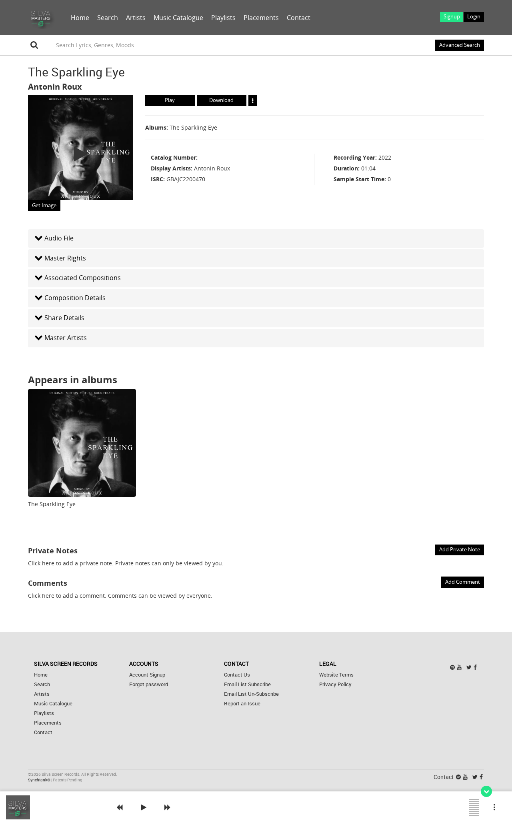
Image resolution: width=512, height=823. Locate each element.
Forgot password (148, 684)
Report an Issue (242, 703)
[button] (256, 238)
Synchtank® (39, 780)
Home (80, 17)
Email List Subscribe (247, 684)
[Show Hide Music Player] (486, 791)
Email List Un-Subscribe (251, 694)
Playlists (223, 17)
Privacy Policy (335, 684)
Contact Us (237, 674)
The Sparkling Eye (193, 127)
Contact (298, 17)
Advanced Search (459, 45)
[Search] (34, 45)
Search (107, 17)
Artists (136, 17)
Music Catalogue (178, 17)
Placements (261, 17)
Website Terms (336, 674)
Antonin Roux (55, 86)
